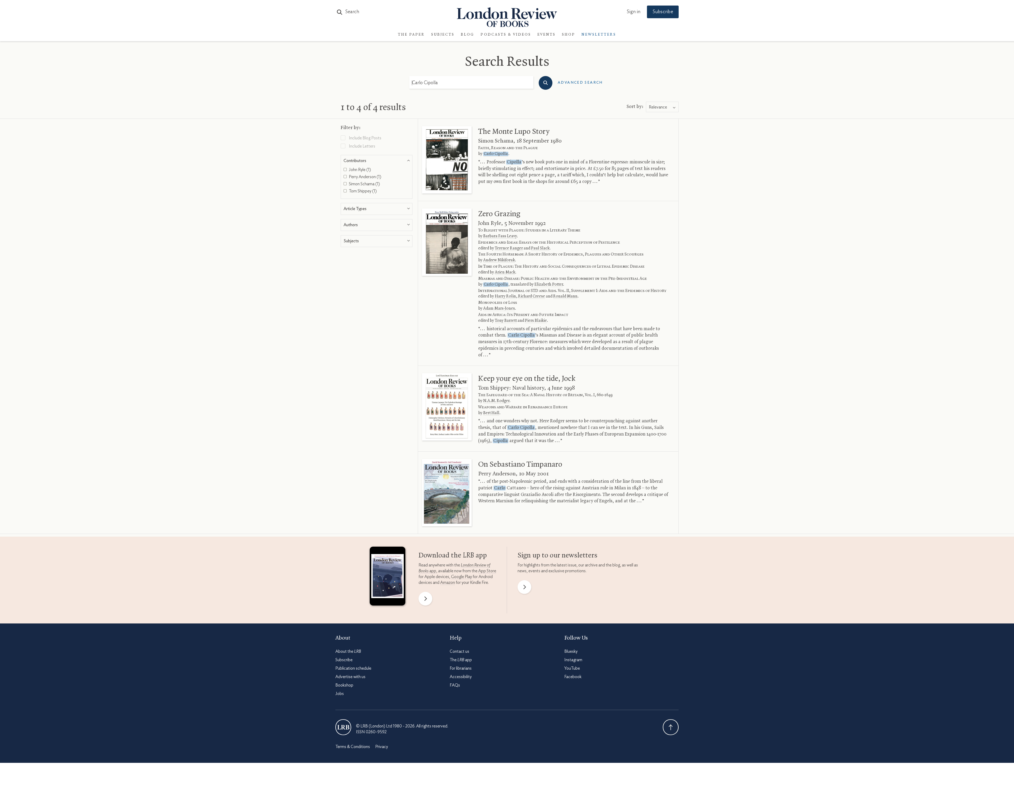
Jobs (339, 694)
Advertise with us (350, 677)
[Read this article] (447, 159)
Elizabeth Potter (548, 284)
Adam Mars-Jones (499, 308)
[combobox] (662, 107)
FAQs (455, 685)
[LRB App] (387, 577)
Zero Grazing (499, 214)
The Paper (411, 35)
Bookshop (344, 685)
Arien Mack (505, 272)
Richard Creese (531, 296)
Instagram (573, 660)
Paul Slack (540, 248)
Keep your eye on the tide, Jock (526, 379)
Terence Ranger (509, 248)
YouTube (572, 668)
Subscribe (662, 12)
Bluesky (571, 651)
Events (546, 35)
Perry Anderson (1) (364, 177)
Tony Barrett (506, 321)
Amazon (447, 582)
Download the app (453, 555)
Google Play (461, 577)
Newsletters (598, 35)
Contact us (459, 651)
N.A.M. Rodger (496, 401)
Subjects (442, 35)
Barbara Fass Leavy (500, 236)
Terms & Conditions (352, 747)
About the (348, 651)
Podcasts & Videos (506, 35)
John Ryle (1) (359, 170)
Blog (467, 35)
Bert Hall (491, 413)
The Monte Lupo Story (514, 132)
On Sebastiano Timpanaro (520, 465)
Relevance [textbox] (658, 107)
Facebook (572, 677)
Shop (568, 35)
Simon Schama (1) (364, 184)
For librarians (461, 668)
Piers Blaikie (536, 321)
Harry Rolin (505, 296)
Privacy (381, 747)
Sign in (633, 12)
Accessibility (461, 677)
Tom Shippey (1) (362, 191)
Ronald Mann (565, 296)
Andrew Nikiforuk (499, 260)
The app (461, 660)
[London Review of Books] (343, 727)
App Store (487, 571)
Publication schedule (353, 668)
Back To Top (671, 727)
